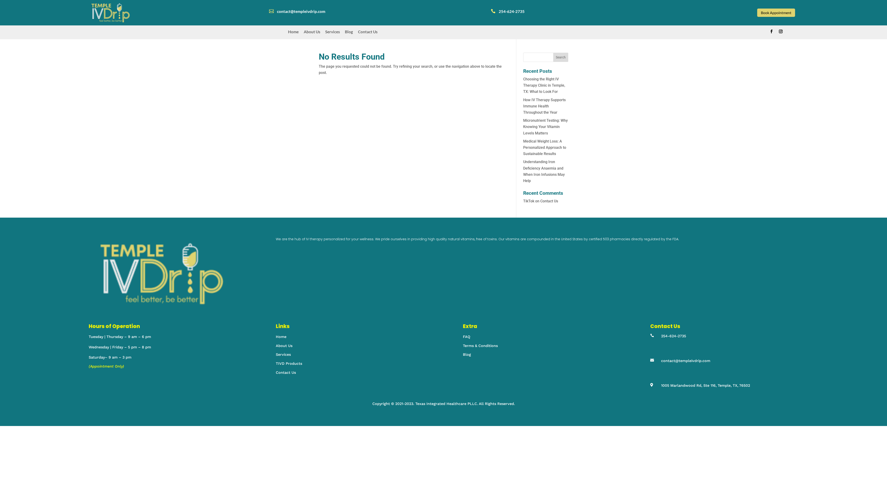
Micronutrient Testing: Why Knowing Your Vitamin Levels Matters (545, 126)
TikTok (528, 201)
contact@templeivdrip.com (685, 361)
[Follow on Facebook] (771, 31)
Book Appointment (776, 12)
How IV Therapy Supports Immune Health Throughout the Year (544, 106)
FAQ (466, 337)
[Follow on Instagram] (780, 31)
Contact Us (367, 32)
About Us (312, 32)
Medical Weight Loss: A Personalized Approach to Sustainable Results (544, 147)
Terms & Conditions (480, 346)
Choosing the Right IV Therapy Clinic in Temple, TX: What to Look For (544, 85)
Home (293, 32)
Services (332, 32)
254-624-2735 (673, 336)
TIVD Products (289, 363)
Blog (349, 32)
